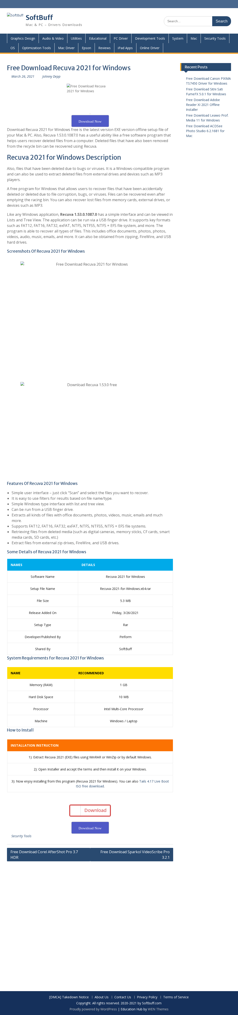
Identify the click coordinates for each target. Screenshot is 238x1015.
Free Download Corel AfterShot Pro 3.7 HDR (44, 854)
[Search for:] (197, 21)
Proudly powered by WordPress (93, 1009)
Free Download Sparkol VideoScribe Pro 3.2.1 (135, 854)
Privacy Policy (147, 997)
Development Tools (150, 38)
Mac (194, 38)
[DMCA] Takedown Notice (69, 997)
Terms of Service (176, 997)
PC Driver (121, 38)
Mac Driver (66, 48)
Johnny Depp (51, 76)
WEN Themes (158, 1009)
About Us (102, 997)
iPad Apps (125, 48)
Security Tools (215, 38)
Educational (97, 38)
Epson (86, 48)
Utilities (76, 38)
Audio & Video (53, 38)
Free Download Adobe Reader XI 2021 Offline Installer (203, 105)
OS (12, 48)
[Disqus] (90, 923)
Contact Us (122, 997)
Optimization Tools (36, 48)
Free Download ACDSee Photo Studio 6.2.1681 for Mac (205, 131)
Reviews (104, 48)
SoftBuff (39, 17)
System (177, 38)
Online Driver (149, 48)
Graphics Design (23, 38)
